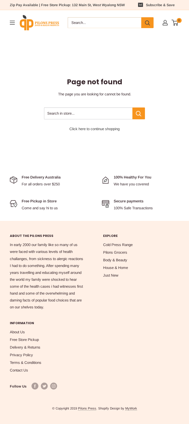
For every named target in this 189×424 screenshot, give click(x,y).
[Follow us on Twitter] (44, 386)
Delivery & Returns (25, 347)
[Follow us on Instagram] (53, 386)
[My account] (165, 22)
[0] (175, 23)
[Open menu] (12, 23)
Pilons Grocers (115, 252)
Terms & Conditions (25, 362)
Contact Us (19, 370)
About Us (17, 332)
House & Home (115, 267)
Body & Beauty (115, 260)
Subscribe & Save (160, 5)
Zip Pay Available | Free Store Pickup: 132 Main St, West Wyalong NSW (67, 5)
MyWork (131, 408)
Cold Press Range (118, 245)
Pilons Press (87, 408)
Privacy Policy (21, 355)
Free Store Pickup (24, 339)
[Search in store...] (138, 113)
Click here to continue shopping (94, 129)
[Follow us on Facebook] (35, 386)
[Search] (147, 22)
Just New (110, 275)
